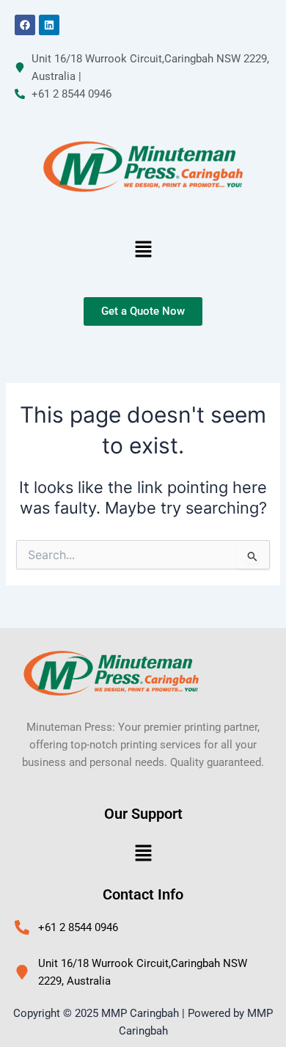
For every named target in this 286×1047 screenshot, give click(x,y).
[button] (143, 250)
